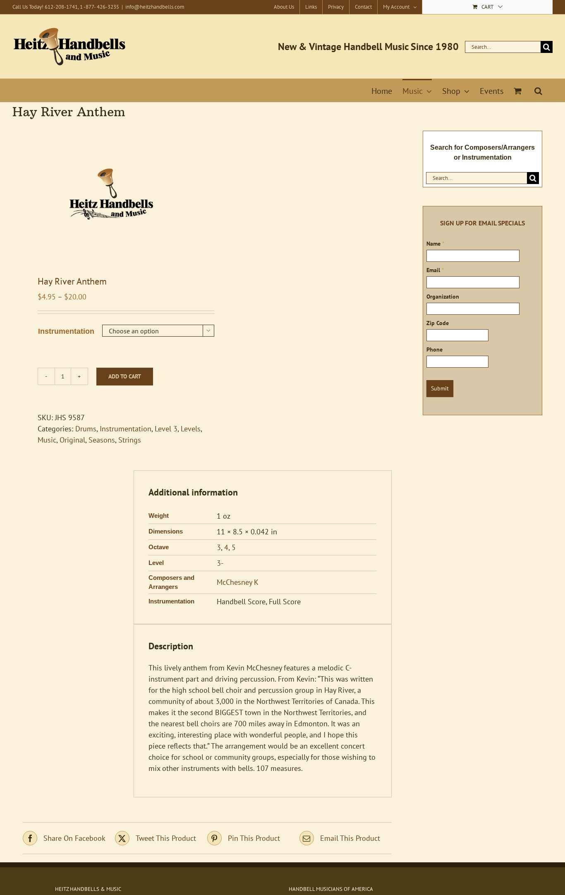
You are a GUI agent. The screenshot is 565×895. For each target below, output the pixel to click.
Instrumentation (66, 331)
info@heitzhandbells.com (154, 6)
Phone (434, 349)
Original (72, 440)
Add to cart (124, 376)
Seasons (102, 440)
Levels (191, 428)
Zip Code (437, 323)
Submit (440, 388)
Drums (85, 428)
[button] (538, 90)
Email (435, 270)
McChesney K (238, 582)
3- (220, 563)
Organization (442, 296)
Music (47, 440)
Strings (129, 440)
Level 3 (166, 428)
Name (435, 243)
